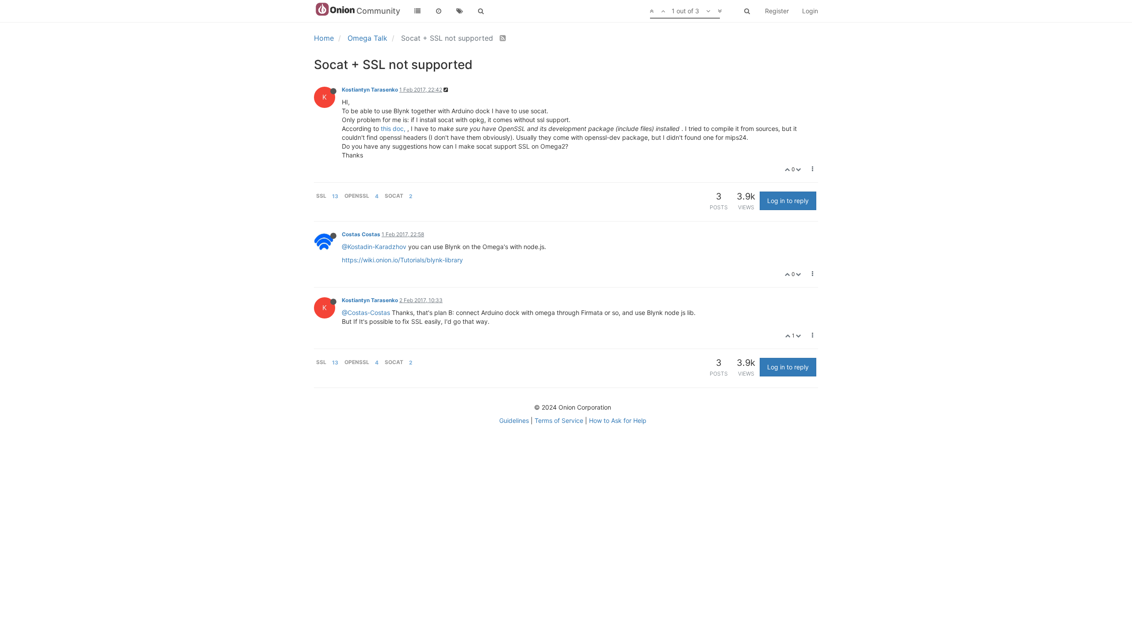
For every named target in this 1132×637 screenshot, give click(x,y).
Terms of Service (559, 420)
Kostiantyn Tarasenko (370, 89)
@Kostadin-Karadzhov (374, 246)
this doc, (393, 128)
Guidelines (514, 420)
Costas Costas (361, 234)
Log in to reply (788, 200)
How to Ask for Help (617, 420)
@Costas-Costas (366, 312)
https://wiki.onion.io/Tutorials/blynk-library (402, 260)
